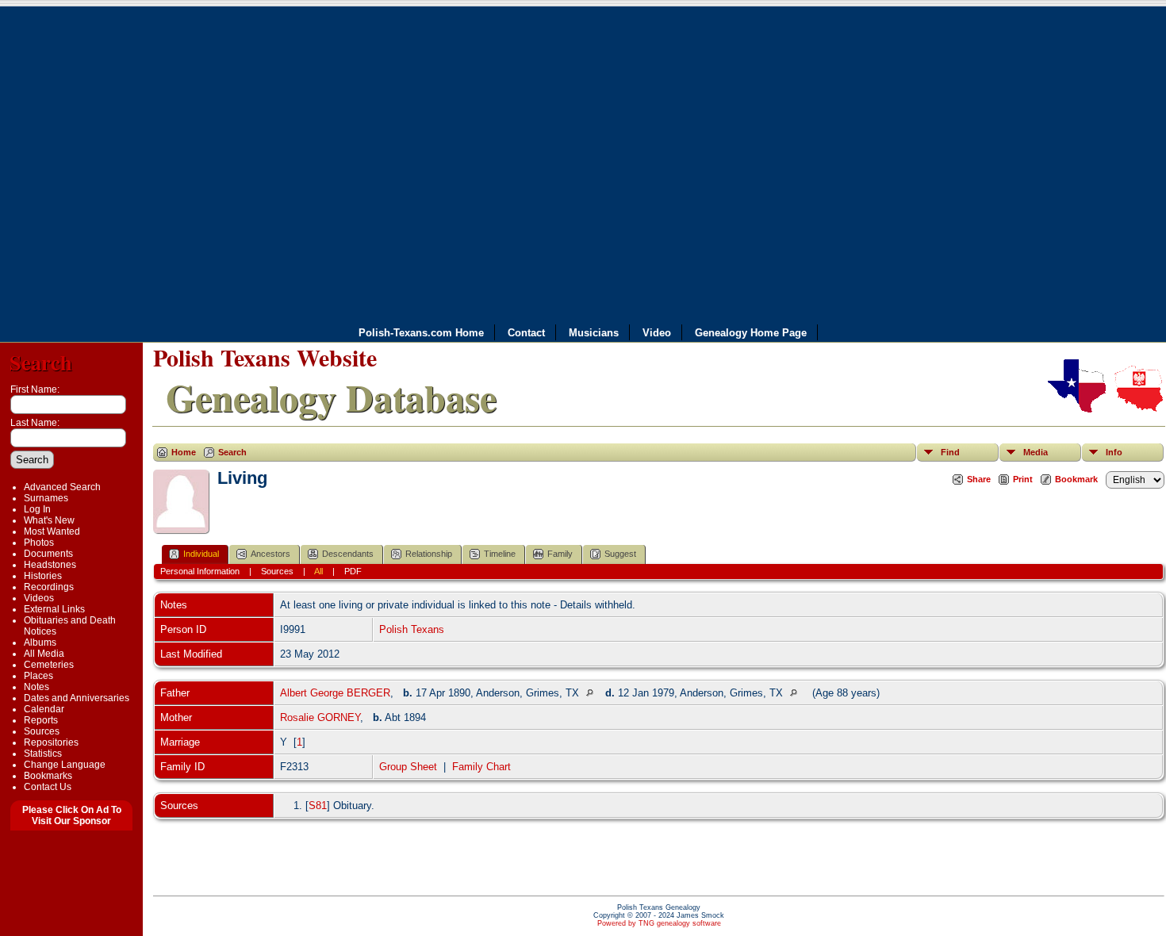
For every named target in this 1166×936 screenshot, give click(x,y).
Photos (39, 542)
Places (38, 675)
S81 (318, 805)
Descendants (348, 553)
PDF (353, 571)
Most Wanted (52, 531)
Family (560, 553)
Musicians (594, 333)
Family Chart (481, 767)
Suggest (620, 553)
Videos (39, 598)
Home (183, 452)
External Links (54, 609)
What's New (49, 520)
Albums (40, 642)
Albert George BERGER (335, 693)
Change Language (64, 764)
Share (979, 479)
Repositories (51, 742)
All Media (44, 653)
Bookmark (1076, 479)
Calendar (44, 709)
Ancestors (270, 553)
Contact (526, 333)
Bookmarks (48, 775)
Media (1035, 452)
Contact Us (47, 786)
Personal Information (200, 571)
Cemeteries (49, 664)
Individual (201, 553)
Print (1023, 479)
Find (950, 452)
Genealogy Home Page (751, 333)
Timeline (500, 553)
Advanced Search (62, 487)
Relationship (428, 553)
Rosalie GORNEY (320, 717)
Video (656, 333)
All (318, 571)
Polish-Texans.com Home (421, 333)
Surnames (46, 498)
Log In (37, 509)
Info (1114, 452)
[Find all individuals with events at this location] (593, 693)
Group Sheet (408, 767)
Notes (36, 686)
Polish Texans (411, 629)
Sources (41, 731)
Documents (48, 553)
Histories (43, 575)
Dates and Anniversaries (76, 698)
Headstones (50, 564)
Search (41, 362)
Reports (41, 720)
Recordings (49, 587)
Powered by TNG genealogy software (659, 923)
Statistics (43, 753)
